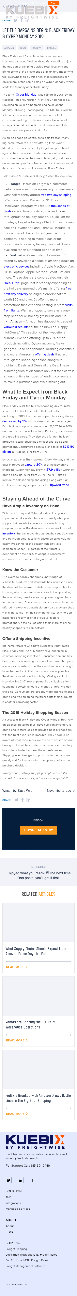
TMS (8, 1197)
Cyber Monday (26, 94)
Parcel (51, 48)
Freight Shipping (16, 1249)
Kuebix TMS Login (32, 3)
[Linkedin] (20, 1180)
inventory (9, 533)
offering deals (44, 354)
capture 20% (34, 464)
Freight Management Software (25, 1266)
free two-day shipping (56, 195)
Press (9, 1231)
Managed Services (18, 1208)
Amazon (9, 48)
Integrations (13, 1203)
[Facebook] (32, 1180)
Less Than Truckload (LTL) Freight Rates (31, 1254)
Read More (15, 967)
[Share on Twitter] (17, 800)
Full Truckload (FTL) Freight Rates (27, 1260)
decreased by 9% (14, 421)
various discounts (16, 327)
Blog (53, 3)
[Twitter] (8, 1180)
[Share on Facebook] (22, 800)
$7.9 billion (54, 469)
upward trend (59, 485)
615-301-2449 (40, 1165)
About (10, 1226)
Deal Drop (12, 283)
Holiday (37, 48)
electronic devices (16, 266)
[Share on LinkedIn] (28, 800)
